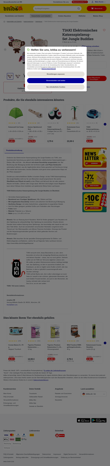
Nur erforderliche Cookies (55, 87)
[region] (56, 69)
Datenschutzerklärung (48, 69)
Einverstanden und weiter (55, 80)
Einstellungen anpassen (56, 74)
